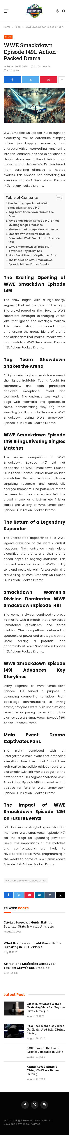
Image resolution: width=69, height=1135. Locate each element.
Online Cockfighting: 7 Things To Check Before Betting (43, 1070)
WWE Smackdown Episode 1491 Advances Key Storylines (29, 249)
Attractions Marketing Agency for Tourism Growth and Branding (30, 966)
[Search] (63, 11)
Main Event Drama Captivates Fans (32, 255)
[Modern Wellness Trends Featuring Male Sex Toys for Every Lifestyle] (14, 1008)
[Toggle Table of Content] (57, 198)
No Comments (42, 66)
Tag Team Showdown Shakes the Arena (31, 214)
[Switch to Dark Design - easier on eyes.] (57, 11)
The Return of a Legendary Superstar (34, 229)
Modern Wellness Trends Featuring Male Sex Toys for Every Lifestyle (46, 1007)
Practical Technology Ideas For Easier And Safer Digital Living (46, 1029)
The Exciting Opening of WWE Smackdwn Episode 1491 (27, 205)
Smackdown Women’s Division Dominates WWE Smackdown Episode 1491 (34, 238)
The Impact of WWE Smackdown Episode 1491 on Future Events (30, 262)
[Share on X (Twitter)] (30, 79)
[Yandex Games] (34, 11)
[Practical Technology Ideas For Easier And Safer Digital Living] (14, 1031)
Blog (8, 36)
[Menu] (6, 11)
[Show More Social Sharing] (61, 79)
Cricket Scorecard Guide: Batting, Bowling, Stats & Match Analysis (29, 924)
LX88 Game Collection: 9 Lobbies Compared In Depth (45, 1049)
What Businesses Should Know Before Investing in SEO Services (32, 945)
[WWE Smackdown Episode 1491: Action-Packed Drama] (34, 122)
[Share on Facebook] (12, 79)
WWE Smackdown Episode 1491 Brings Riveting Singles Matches (33, 223)
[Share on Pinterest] (48, 79)
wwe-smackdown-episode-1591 (26, 880)
